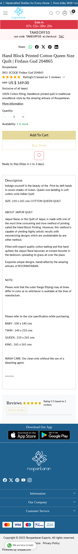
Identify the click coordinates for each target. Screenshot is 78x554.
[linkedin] (56, 47)
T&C (61, 36)
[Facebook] (5, 481)
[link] (51, 13)
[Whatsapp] (30, 47)
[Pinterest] (17, 481)
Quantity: (7, 110)
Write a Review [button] (16, 410)
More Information (12, 103)
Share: (22, 47)
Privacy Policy (51, 543)
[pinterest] (50, 47)
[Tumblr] (33, 481)
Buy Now (39, 145)
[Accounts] (64, 13)
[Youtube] (23, 481)
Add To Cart (39, 135)
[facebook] (37, 47)
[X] (11, 481)
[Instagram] (29, 481)
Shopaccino (24, 549)
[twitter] (43, 47)
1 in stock (22, 124)
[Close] (73, 4)
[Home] (19, 14)
